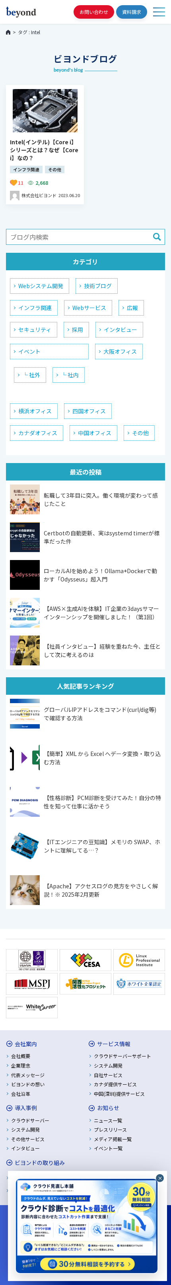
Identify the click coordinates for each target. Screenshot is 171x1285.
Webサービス (89, 308)
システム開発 (108, 1065)
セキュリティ (34, 329)
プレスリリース (110, 1129)
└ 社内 (70, 375)
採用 (77, 329)
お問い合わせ (94, 11)
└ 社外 (31, 375)
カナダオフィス (37, 433)
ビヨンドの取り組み (40, 1162)
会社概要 (20, 1055)
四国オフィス (89, 411)
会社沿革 (20, 1093)
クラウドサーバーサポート (122, 1055)
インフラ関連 (35, 308)
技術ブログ (98, 286)
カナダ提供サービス (115, 1084)
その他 (140, 433)
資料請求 (131, 11)
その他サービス (28, 1139)
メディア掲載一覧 (113, 1139)
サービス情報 (113, 1043)
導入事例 (26, 1107)
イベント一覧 (108, 1148)
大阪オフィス (120, 351)
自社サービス (108, 1075)
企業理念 (20, 1065)
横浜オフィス (35, 411)
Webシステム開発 (40, 286)
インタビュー (120, 329)
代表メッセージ (28, 1075)
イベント (29, 351)
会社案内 (26, 1043)
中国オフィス (94, 433)
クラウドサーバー (30, 1120)
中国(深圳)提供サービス (119, 1093)
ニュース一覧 (108, 1120)
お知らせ (108, 1107)
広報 (132, 308)
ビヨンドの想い (28, 1084)
